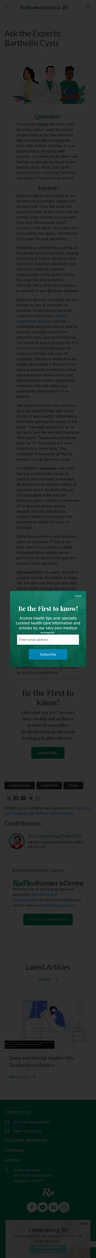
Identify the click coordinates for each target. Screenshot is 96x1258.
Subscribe (48, 654)
